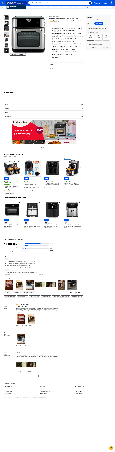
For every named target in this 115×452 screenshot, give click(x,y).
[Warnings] (82, 112)
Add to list (94, 47)
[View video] (45, 26)
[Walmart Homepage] (3, 3)
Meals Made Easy (81, 7)
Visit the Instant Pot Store (54, 16)
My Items (88, 7)
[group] (55, 21)
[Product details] (82, 97)
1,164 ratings (60, 21)
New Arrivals (58, 7)
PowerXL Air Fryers (78, 391)
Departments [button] (5, 7)
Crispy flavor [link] (9, 267)
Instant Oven (42, 386)
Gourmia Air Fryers (78, 393)
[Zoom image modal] (45, 23)
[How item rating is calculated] (16, 247)
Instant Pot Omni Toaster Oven (46, 388)
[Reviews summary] (57, 21)
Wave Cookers (8, 388)
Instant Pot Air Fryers (79, 388)
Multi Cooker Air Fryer (79, 386)
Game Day (74, 7)
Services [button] (13, 7)
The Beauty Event (66, 7)
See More (43, 147)
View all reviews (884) (43, 376)
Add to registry (106, 47)
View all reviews (8, 251)
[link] (72, 285)
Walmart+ (110, 7)
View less (39, 274)
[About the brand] (82, 116)
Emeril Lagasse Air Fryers (45, 391)
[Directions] (82, 105)
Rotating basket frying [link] (12, 261)
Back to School (31, 7)
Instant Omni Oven (8, 386)
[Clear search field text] (87, 3)
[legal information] (97, 19)
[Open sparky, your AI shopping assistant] (111, 448)
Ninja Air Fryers (8, 393)
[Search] (90, 3)
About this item (8, 92)
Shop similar (99, 23)
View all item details (55, 59)
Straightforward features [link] (12, 263)
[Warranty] (82, 109)
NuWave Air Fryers (43, 393)
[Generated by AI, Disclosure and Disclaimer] (82, 60)
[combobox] (60, 3)
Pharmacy (51, 7)
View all (81, 278)
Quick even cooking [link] (11, 265)
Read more (18, 312)
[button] (97, 3)
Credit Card (103, 7)
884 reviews (16, 245)
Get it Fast (45, 7)
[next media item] (45, 33)
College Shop (38, 7)
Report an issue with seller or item (95, 44)
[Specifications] (82, 101)
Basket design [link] (10, 272)
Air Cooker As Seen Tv (9, 391)
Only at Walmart (95, 7)
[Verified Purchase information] (28, 304)
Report (30, 325)
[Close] (24, 7)
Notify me (104, 28)
